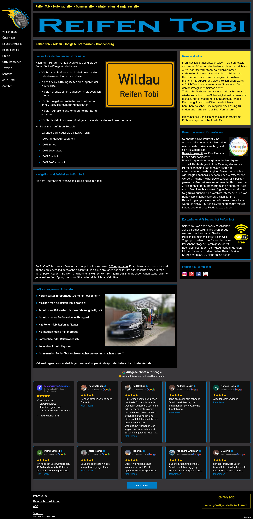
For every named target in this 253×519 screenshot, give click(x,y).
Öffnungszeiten (11, 62)
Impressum (40, 496)
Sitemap (38, 513)
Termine (7, 68)
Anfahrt (7, 86)
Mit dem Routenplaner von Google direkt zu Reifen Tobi (69, 181)
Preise (6, 56)
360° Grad (8, 80)
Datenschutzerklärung (46, 501)
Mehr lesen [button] (87, 406)
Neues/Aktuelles (12, 44)
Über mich (8, 38)
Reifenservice (10, 50)
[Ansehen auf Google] (84, 388)
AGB (35, 506)
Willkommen (9, 32)
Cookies (247, 517)
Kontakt (7, 74)
